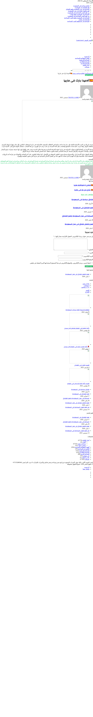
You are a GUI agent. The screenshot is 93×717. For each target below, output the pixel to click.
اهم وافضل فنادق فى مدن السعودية (78, 11)
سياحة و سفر (77, 73)
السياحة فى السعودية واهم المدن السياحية (76, 18)
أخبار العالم (86, 65)
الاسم (91, 253)
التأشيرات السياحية (83, 449)
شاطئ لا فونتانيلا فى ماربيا (12, 163)
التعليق (90, 249)
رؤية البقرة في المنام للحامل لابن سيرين (76, 328)
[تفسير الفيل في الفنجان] (79, 363)
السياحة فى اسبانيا (40, 161)
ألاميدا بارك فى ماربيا (74, 161)
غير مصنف (86, 456)
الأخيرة (87, 292)
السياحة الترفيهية (84, 60)
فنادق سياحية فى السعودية (81, 6)
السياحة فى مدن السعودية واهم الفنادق (77, 9)
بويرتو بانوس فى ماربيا (80, 163)
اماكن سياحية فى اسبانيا (16, 161)
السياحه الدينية (85, 63)
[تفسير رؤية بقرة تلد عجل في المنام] (79, 381)
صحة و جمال (82, 445)
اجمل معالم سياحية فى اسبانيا (59, 161)
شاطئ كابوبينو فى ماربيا (27, 163)
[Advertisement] (60, 50)
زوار (72, 163)
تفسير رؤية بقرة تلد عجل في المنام (78, 383)
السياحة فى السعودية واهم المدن (79, 14)
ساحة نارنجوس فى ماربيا (62, 163)
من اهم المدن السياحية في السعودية (78, 12)
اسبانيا (48, 161)
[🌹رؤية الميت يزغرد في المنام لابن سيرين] (79, 344)
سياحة (50, 163)
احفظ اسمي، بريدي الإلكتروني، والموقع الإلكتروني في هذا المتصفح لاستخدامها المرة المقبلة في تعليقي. (60, 263)
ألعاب (84, 442)
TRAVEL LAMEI (73, 97)
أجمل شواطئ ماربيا (87, 161)
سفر (53, 163)
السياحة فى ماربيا (28, 161)
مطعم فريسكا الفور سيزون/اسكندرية (77, 309)
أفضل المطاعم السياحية (82, 58)
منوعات (87, 67)
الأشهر (87, 290)
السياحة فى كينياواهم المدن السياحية (78, 21)
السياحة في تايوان (84, 19)
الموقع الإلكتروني (88, 259)
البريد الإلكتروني (87, 256)
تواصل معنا (86, 469)
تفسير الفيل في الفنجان (81, 365)
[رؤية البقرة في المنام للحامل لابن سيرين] (79, 326)
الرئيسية (86, 56)
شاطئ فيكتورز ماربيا (41, 163)
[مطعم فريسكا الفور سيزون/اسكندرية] (79, 307)
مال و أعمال (85, 457)
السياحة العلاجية (84, 61)
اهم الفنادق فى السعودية (82, 7)
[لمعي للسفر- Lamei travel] (84, 40)
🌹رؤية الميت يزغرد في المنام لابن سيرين (76, 346)
